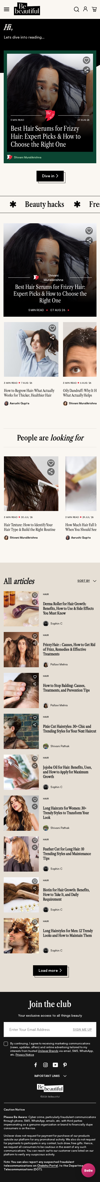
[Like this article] (52, 328)
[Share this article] (52, 337)
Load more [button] (48, 970)
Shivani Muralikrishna (27, 157)
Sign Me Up (82, 1029)
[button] (86, 60)
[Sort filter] (94, 581)
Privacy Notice (25, 1054)
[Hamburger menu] (6, 9)
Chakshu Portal (47, 1165)
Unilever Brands (48, 1051)
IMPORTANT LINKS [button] (47, 1076)
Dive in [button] (48, 176)
